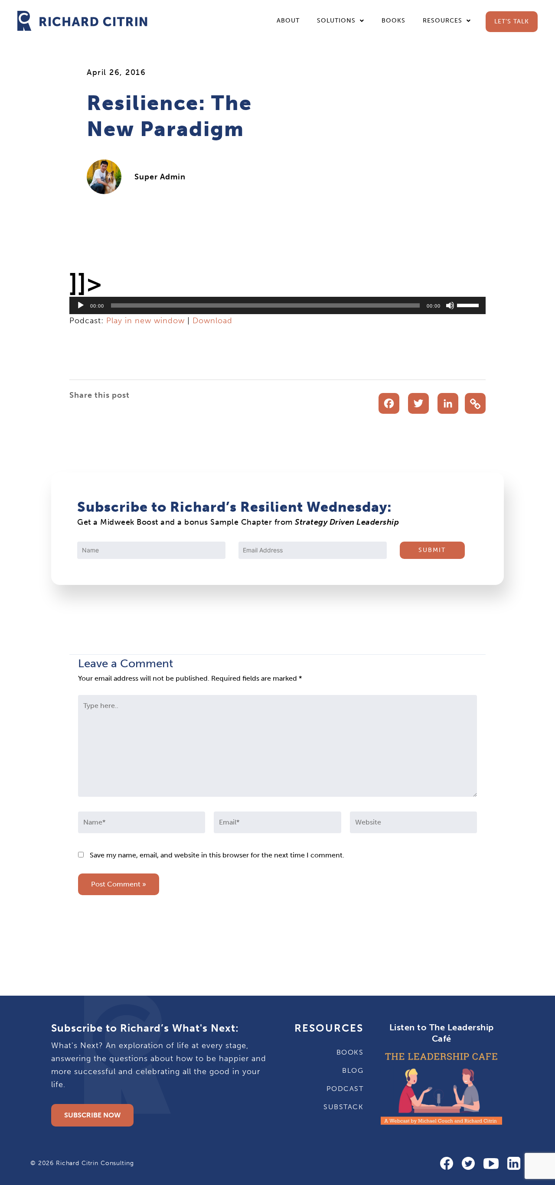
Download (212, 320)
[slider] (469, 304)
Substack (343, 1107)
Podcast (345, 1088)
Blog (352, 1070)
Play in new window (145, 320)
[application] (277, 305)
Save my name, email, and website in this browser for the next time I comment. (217, 855)
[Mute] (450, 305)
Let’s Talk (511, 21)
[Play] (80, 305)
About (288, 20)
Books (393, 20)
